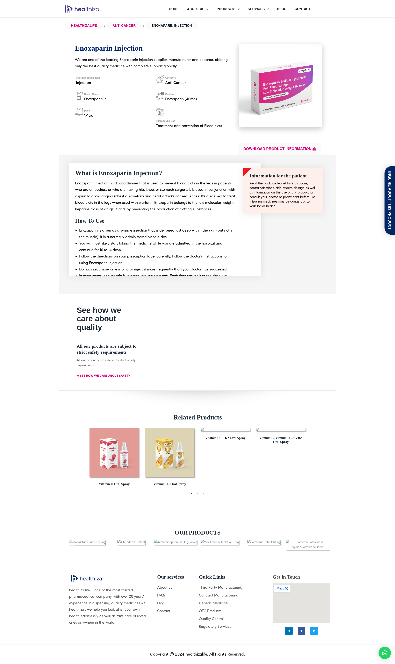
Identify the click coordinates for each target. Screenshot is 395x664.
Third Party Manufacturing (220, 587)
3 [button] (204, 494)
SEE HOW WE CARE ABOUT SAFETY (104, 375)
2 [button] (197, 494)
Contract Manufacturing (218, 595)
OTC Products (210, 611)
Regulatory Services (215, 626)
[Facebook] (301, 631)
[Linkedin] (289, 631)
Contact (163, 611)
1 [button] (191, 494)
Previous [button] (83, 457)
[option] (114, 458)
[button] (71, 545)
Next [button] (312, 457)
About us (164, 587)
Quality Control (211, 618)
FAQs (161, 595)
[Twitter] (314, 631)
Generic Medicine (213, 603)
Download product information (278, 148)
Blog (160, 603)
